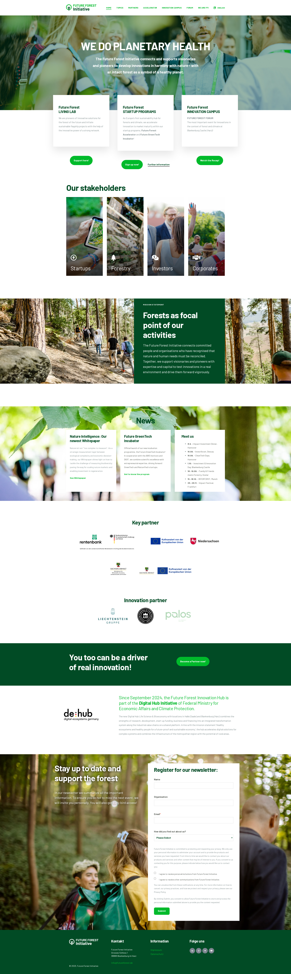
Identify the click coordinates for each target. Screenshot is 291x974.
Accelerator (150, 8)
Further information (159, 164)
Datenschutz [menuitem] (157, 954)
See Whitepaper (78, 478)
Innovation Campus (172, 8)
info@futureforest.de (122, 962)
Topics (119, 8)
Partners (133, 8)
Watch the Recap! (209, 160)
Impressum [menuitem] (156, 950)
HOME (108, 8)
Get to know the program (136, 474)
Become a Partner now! (193, 661)
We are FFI (203, 8)
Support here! (81, 160)
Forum (190, 8)
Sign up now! (132, 164)
